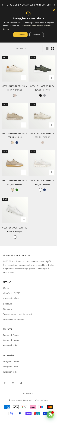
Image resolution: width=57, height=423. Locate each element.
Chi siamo (7, 308)
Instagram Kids (9, 371)
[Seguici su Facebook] (4, 382)
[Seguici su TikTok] (21, 382)
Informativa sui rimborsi (13, 319)
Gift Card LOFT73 (11, 293)
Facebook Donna (11, 335)
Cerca (6, 288)
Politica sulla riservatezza (31, 25)
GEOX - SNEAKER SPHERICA (15, 86)
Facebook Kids (10, 345)
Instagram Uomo (10, 366)
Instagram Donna (11, 361)
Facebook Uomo (11, 340)
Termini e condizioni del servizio (18, 314)
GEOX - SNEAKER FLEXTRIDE (14, 227)
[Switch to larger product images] (47, 48)
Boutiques (7, 303)
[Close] (54, 9)
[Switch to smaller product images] (52, 48)
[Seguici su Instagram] (13, 382)
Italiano (27, 393)
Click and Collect (11, 298)
